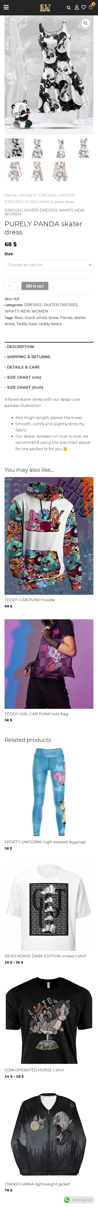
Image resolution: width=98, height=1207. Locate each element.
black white (36, 317)
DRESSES (48, 195)
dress (54, 317)
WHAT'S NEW (71, 210)
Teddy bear (27, 323)
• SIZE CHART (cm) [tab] (23, 377)
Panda (66, 317)
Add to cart (35, 286)
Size (9, 254)
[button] (68, 7)
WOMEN (28, 195)
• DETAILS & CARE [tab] (22, 367)
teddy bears (50, 323)
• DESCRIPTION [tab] (19, 346)
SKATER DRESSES (40, 210)
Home (11, 195)
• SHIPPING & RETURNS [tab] (27, 357)
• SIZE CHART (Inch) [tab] (24, 387)
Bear (18, 317)
